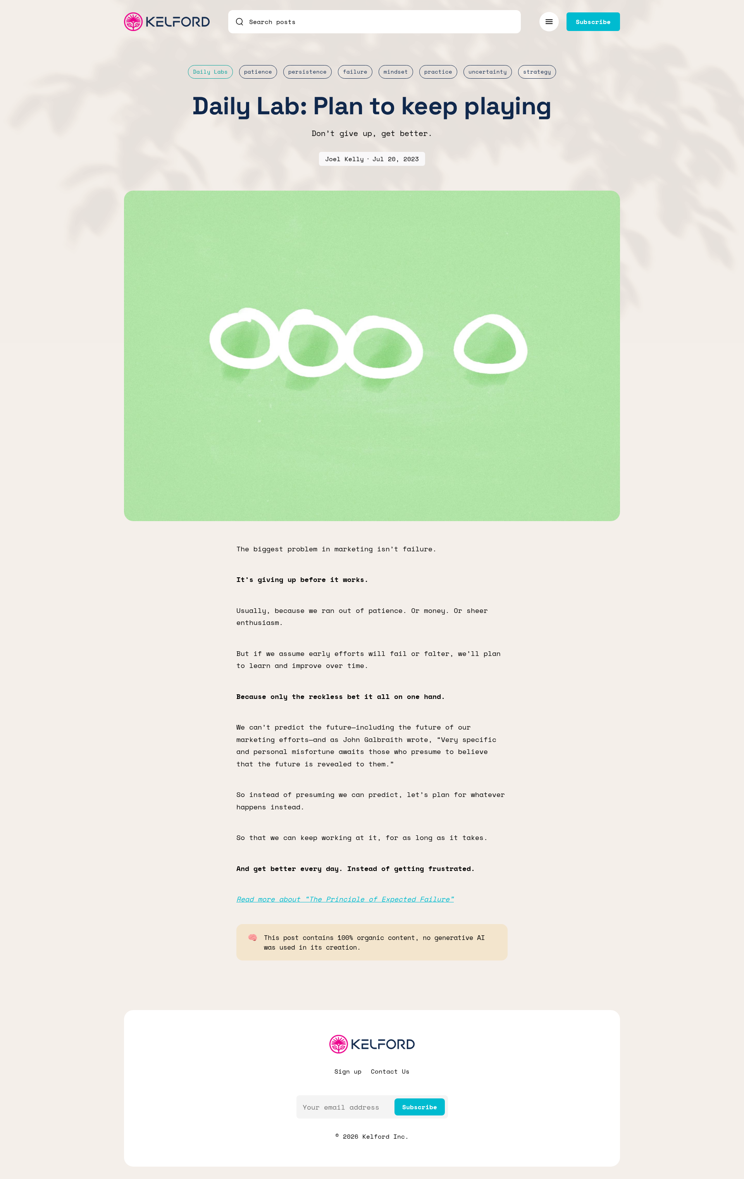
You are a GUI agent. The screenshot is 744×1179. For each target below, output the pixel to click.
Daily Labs (210, 71)
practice (438, 71)
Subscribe (419, 1107)
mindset (396, 71)
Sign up (348, 1071)
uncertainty (487, 71)
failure (355, 71)
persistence (307, 71)
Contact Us (390, 1071)
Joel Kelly (344, 159)
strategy (537, 71)
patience (258, 71)
